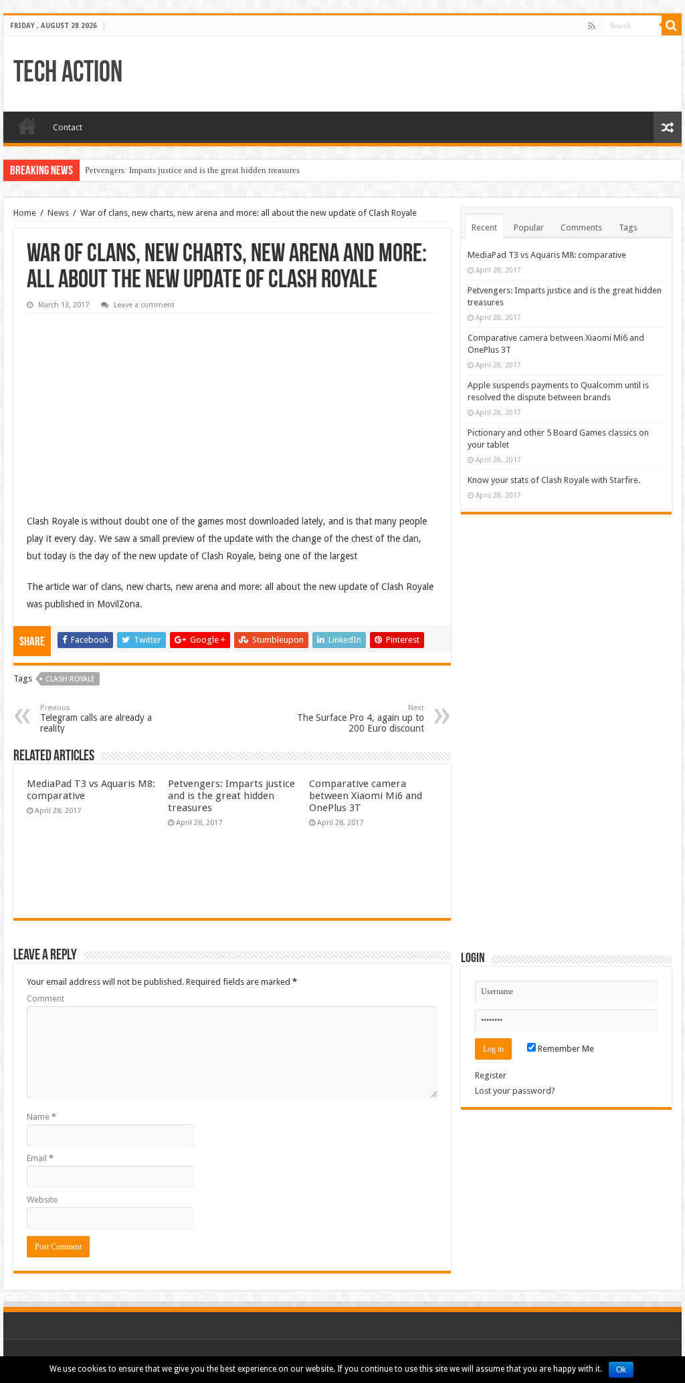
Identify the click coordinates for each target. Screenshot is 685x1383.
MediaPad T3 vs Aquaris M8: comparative (547, 255)
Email (40, 1158)
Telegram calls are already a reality (96, 719)
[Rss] (592, 26)
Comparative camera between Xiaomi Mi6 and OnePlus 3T (365, 796)
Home (27, 126)
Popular (529, 227)
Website (42, 1200)
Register (490, 1075)
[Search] (672, 25)
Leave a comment (144, 305)
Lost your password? (515, 1091)
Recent (484, 227)
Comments (581, 227)
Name (41, 1117)
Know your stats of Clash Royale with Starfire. (554, 480)
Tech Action (67, 73)
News (58, 213)
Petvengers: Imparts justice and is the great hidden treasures (192, 170)
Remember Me (565, 1049)
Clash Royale (70, 679)
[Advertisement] (127, 403)
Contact (67, 127)
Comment (45, 998)
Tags (628, 227)
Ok (621, 1369)
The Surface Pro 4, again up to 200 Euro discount (360, 719)
